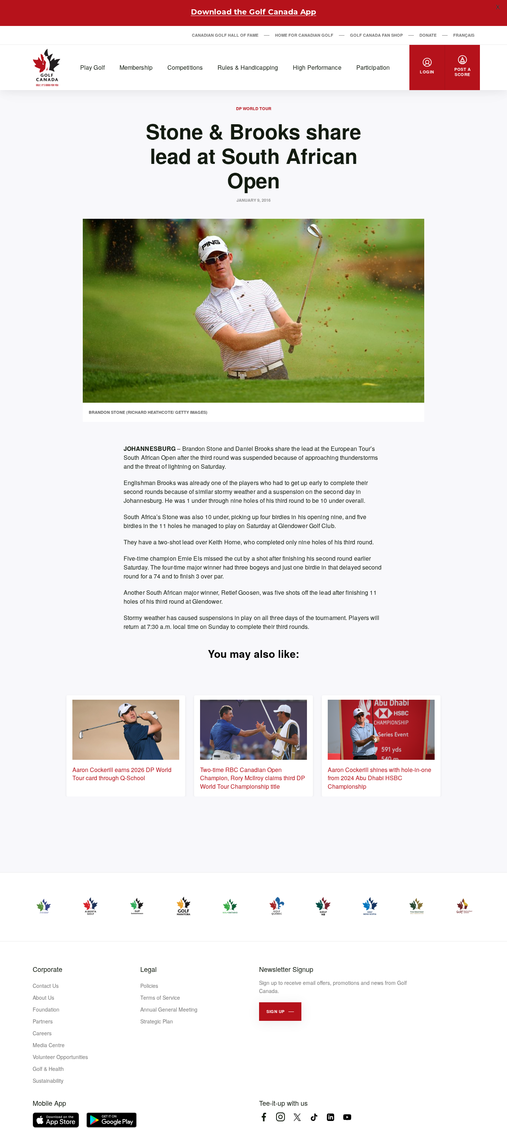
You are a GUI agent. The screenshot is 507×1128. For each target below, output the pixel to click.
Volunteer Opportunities (60, 1057)
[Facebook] (263, 1117)
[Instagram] (280, 1117)
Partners (43, 1021)
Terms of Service (160, 997)
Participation (373, 67)
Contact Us (46, 985)
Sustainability (48, 1080)
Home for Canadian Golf (304, 35)
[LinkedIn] (330, 1117)
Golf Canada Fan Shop (376, 35)
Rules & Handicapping (247, 67)
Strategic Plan (156, 1021)
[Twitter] (297, 1117)
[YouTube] (347, 1117)
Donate (427, 35)
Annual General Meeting (168, 1009)
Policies (149, 985)
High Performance (317, 67)
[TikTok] (313, 1117)
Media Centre (49, 1045)
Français (463, 35)
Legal (148, 969)
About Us (43, 997)
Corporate (47, 969)
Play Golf (92, 67)
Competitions (185, 67)
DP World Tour (253, 108)
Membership (136, 67)
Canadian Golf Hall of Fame (225, 35)
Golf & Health (48, 1068)
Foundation (46, 1009)
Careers (42, 1033)
